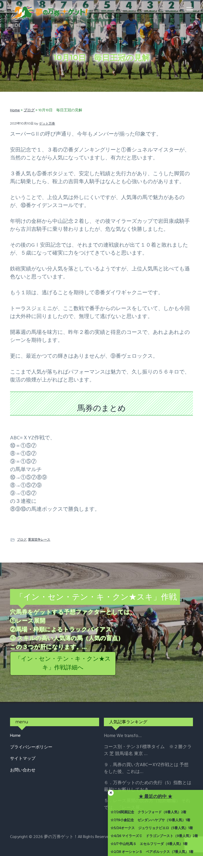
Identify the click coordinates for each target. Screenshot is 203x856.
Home (15, 736)
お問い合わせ (22, 770)
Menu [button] (183, 9)
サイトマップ (22, 759)
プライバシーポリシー (31, 747)
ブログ (21, 539)
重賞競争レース (39, 539)
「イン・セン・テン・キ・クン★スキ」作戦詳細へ (63, 664)
